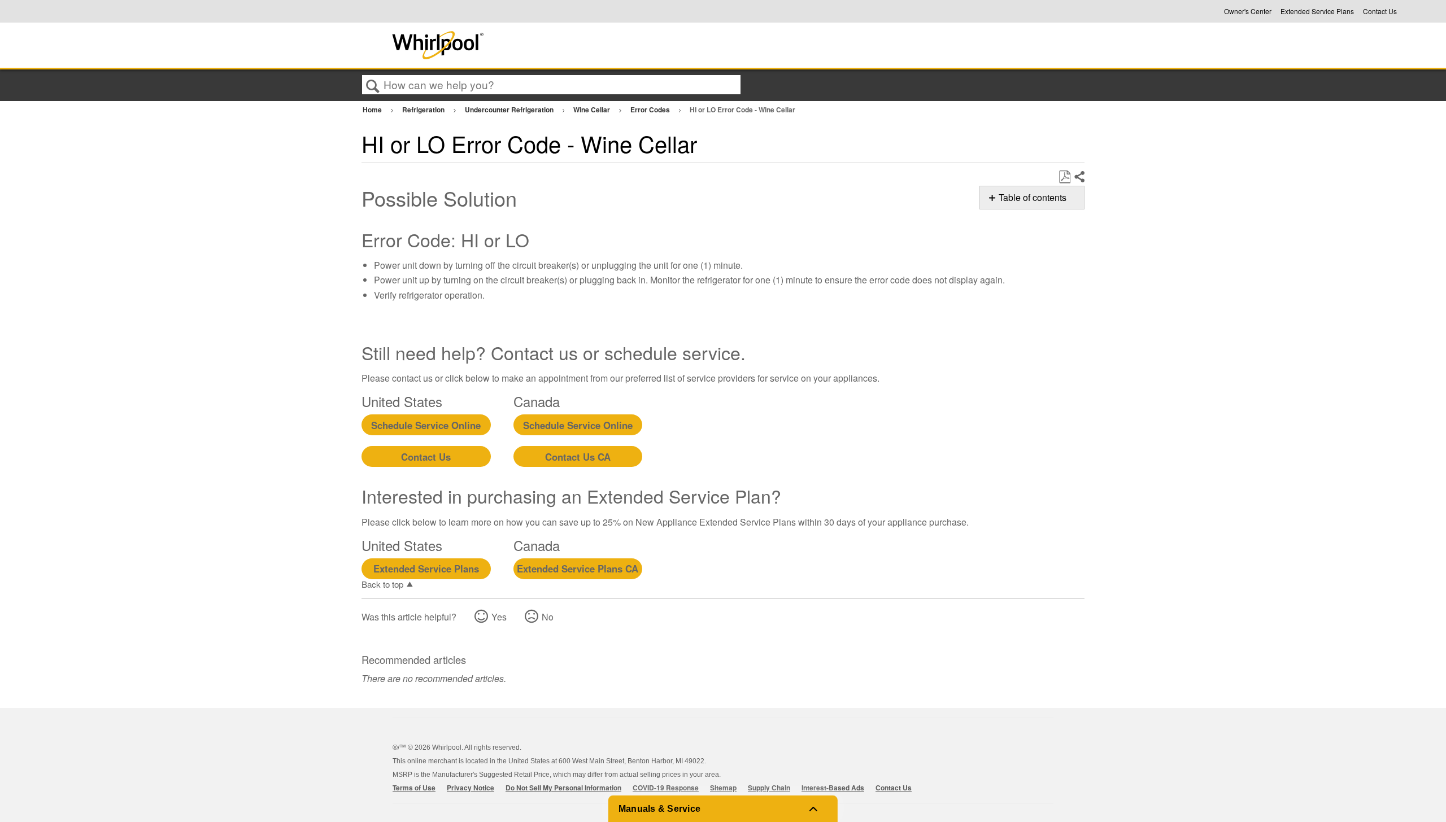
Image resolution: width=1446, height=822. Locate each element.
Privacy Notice (470, 787)
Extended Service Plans (1317, 11)
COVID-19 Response (666, 787)
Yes (499, 616)
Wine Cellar (592, 109)
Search (373, 85)
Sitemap (723, 787)
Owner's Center (1247, 11)
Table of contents (1032, 197)
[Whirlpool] (521, 45)
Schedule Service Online (426, 425)
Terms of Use (414, 787)
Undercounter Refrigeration (510, 109)
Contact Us (1380, 11)
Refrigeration (424, 109)
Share (1078, 177)
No (548, 616)
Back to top (382, 583)
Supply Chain (769, 787)
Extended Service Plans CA (577, 568)
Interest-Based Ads (833, 787)
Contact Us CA (578, 457)
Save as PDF (1064, 177)
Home (373, 109)
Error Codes (651, 109)
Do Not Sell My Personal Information (563, 787)
